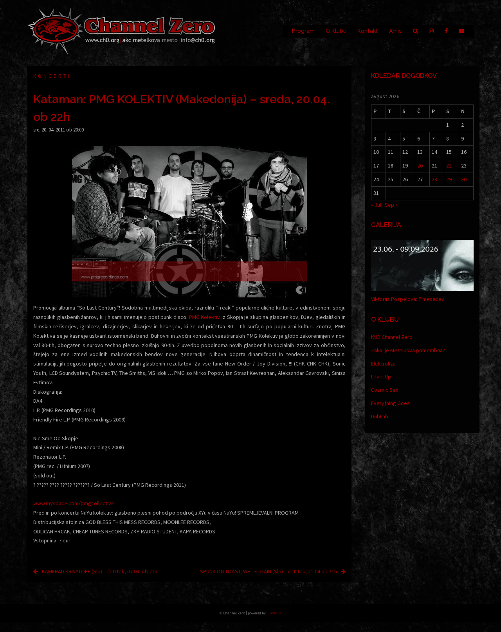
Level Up (381, 376)
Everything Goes (390, 403)
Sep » (391, 204)
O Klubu (336, 31)
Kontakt (367, 31)
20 (420, 165)
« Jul (376, 204)
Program (303, 31)
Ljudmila (274, 613)
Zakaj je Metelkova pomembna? (408, 350)
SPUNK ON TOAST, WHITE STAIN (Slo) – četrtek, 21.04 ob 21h (268, 571)
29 (449, 179)
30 (464, 179)
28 (434, 179)
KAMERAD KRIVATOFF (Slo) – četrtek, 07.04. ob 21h (99, 571)
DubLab (379, 416)
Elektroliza (383, 363)
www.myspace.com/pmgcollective (73, 503)
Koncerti (52, 76)
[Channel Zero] (121, 30)
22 (449, 165)
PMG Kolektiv (204, 317)
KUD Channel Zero (392, 336)
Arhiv (395, 31)
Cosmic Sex (384, 389)
